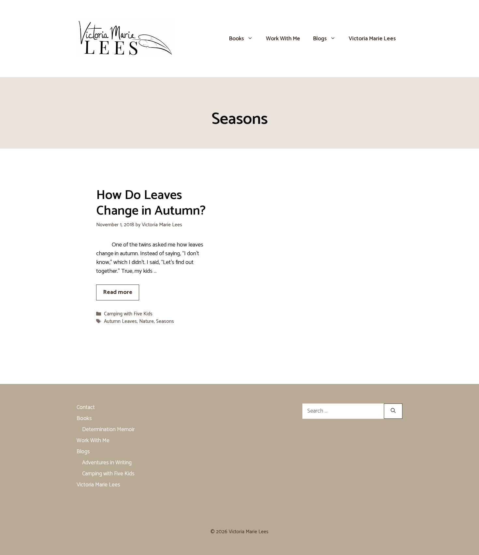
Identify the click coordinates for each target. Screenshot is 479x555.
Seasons (165, 321)
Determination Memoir (108, 429)
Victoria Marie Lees (372, 38)
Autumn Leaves (120, 321)
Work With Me (283, 38)
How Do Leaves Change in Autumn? (151, 203)
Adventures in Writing (107, 462)
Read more (117, 292)
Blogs (320, 38)
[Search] (393, 411)
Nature (146, 321)
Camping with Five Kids (128, 314)
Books (236, 38)
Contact (86, 407)
